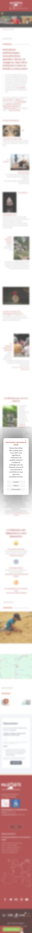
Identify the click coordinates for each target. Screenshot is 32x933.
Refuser (16, 486)
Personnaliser (16, 489)
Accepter (16, 482)
